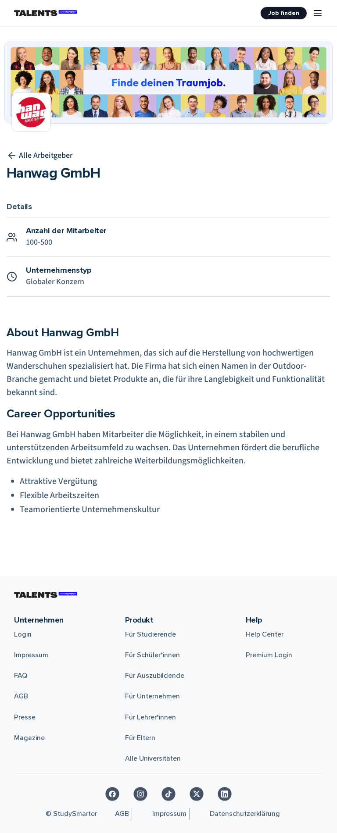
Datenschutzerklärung (245, 813)
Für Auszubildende (154, 675)
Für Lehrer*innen (150, 717)
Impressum (31, 655)
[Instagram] (140, 794)
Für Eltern (140, 737)
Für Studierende (150, 634)
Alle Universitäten (153, 758)
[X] (197, 794)
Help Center (264, 634)
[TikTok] (168, 794)
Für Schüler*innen (152, 655)
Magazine (29, 737)
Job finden (283, 13)
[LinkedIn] (225, 794)
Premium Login (269, 655)
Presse (25, 717)
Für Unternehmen (152, 696)
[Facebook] (112, 794)
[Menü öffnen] (317, 13)
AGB (21, 696)
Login (23, 634)
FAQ (20, 675)
